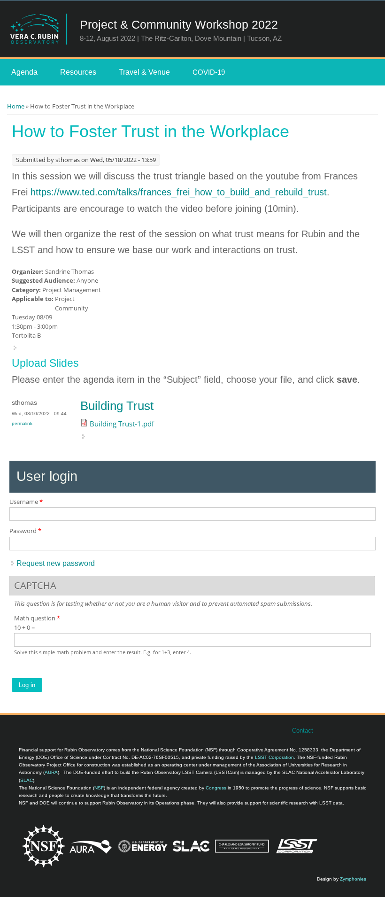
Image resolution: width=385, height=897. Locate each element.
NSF (99, 787)
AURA (51, 772)
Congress (216, 787)
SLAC (26, 780)
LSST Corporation (274, 757)
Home (15, 106)
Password (25, 530)
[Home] (38, 29)
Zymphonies (353, 879)
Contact (302, 730)
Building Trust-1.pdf (122, 423)
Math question (37, 618)
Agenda (24, 72)
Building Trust (117, 406)
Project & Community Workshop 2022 (179, 24)
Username (26, 501)
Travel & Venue (144, 72)
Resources (78, 72)
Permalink (22, 423)
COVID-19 (208, 72)
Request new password (55, 563)
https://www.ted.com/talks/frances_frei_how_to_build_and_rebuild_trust (179, 192)
